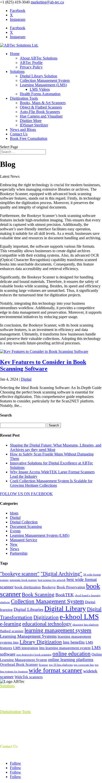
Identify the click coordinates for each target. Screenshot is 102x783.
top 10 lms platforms (61, 664)
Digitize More (31, 121)
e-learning (10, 624)
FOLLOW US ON (15, 494)
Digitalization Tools (15, 712)
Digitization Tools (24, 98)
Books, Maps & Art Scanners (43, 103)
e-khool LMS (79, 617)
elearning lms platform (86, 624)
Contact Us (18, 134)
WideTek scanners (29, 677)
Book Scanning (38, 595)
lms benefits (74, 642)
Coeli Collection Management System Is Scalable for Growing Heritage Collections (51, 483)
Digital (26, 379)
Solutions (17, 71)
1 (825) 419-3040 (13, 755)
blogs (14, 513)
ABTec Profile (31, 62)
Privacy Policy (31, 67)
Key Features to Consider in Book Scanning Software (43, 365)
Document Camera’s (16, 729)
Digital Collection (24, 522)
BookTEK (64, 594)
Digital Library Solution (38, 76)
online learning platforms (70, 659)
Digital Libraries (28, 609)
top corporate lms (84, 664)
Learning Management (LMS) (43, 85)
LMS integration (25, 648)
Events (15, 531)
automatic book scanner (23, 580)
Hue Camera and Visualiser (41, 116)
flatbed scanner (12, 631)
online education (71, 653)
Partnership (18, 553)
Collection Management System (45, 80)
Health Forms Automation (40, 94)
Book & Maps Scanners (18, 720)
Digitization (46, 617)
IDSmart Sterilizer (34, 125)
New (14, 544)
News (14, 549)
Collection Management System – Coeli (31, 699)
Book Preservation (71, 587)
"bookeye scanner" (20, 574)
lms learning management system (65, 648)
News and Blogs (23, 129)
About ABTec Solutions (38, 58)
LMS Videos (40, 89)
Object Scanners (13, 733)
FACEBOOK (41, 494)
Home (15, 54)
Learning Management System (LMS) (39, 535)
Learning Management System (24, 694)
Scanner (43, 664)
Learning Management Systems (28, 636)
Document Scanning (26, 526)
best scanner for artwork (52, 580)
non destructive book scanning (33, 654)
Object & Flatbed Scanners (41, 107)
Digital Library (65, 608)
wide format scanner (55, 670)
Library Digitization (41, 642)
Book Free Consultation (28, 138)
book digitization (28, 587)
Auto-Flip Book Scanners (40, 112)
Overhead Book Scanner (19, 664)
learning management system (58, 630)
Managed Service (23, 540)
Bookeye (49, 587)
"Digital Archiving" (61, 574)
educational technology (47, 624)
